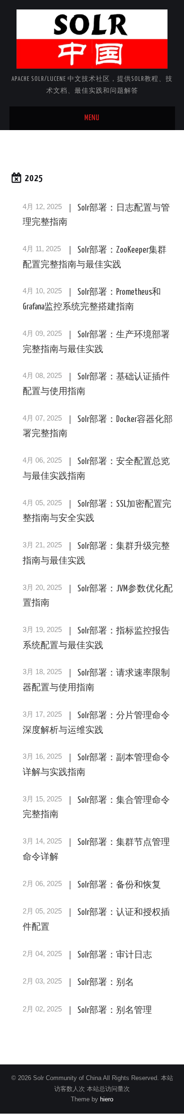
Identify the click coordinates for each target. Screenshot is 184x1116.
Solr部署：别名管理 (114, 1010)
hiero (106, 1099)
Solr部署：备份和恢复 (119, 885)
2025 (34, 178)
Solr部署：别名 (105, 982)
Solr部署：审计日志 (114, 955)
